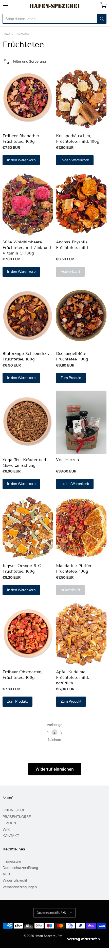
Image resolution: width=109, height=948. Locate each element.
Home (6, 34)
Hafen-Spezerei (45, 936)
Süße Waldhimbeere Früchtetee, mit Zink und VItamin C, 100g (27, 248)
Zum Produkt (71, 377)
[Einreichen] (101, 19)
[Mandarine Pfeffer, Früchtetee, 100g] (81, 528)
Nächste (54, 739)
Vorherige (54, 724)
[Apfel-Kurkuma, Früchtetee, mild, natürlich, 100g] (81, 634)
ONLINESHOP (14, 810)
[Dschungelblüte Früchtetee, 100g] (81, 316)
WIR (6, 829)
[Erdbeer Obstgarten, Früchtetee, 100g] (28, 634)
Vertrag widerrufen (83, 939)
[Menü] (13, 6)
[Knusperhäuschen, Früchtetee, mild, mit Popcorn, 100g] (81, 98)
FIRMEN (9, 823)
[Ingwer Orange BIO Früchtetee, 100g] (28, 528)
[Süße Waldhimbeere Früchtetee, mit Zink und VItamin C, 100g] (28, 204)
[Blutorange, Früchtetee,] (28, 316)
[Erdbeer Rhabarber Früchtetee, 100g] (28, 98)
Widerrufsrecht (15, 880)
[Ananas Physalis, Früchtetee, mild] (81, 204)
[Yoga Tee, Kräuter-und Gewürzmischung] (28, 422)
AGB (6, 874)
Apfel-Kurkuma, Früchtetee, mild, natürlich (72, 677)
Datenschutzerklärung (20, 867)
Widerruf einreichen (54, 769)
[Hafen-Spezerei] (54, 6)
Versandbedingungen (20, 887)
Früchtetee (22, 34)
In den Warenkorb (21, 160)
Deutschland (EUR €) (51, 913)
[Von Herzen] (81, 422)
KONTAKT (11, 835)
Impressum (12, 861)
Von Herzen (67, 459)
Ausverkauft (70, 271)
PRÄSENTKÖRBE (17, 816)
